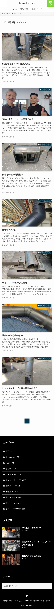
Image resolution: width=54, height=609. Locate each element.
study (10, 463)
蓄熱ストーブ (13, 497)
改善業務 (12, 491)
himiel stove (27, 3)
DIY (10, 451)
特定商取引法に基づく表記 (13, 601)
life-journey (13, 457)
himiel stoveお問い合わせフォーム (38, 601)
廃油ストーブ (13, 486)
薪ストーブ (13, 503)
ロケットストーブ (16, 480)
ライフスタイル (14, 474)
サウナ (11, 469)
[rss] (27, 596)
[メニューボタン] (3, 3)
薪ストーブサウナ (15, 509)
